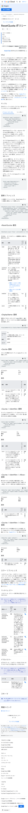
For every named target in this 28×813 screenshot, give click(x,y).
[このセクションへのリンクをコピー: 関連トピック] (12, 707)
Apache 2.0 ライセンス (15, 728)
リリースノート (4, 760)
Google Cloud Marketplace (7, 747)
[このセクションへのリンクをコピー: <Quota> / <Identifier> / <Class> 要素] (6, 525)
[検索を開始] (17, 2)
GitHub (2, 768)
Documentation (9, 14)
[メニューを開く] (2, 1)
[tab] (8, 112)
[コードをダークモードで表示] (23, 115)
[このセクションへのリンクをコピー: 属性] (5, 378)
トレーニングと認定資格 (6, 778)
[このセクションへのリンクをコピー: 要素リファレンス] (16, 196)
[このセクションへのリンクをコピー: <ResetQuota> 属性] (17, 225)
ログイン (24, 1)
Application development (19, 14)
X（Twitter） (4, 788)
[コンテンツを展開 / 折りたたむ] (11, 33)
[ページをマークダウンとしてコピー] (7, 29)
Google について (5, 798)
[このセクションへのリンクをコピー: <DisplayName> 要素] (18, 315)
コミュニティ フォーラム (6, 755)
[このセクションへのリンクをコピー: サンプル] (8, 104)
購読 (21, 806)
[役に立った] (16, 19)
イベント (3, 786)
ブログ (2, 784)
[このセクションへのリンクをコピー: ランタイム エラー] (14, 590)
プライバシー (13, 798)
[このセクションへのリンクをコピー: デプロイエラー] (12, 660)
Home (2, 14)
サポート (3, 758)
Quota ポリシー (13, 532)
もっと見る (19, 112)
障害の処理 (21, 584)
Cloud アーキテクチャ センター (8, 775)
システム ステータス (5, 762)
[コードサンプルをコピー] (25, 115)
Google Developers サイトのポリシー (18, 730)
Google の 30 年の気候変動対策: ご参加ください (12, 803)
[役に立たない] (18, 19)
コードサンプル (4, 773)
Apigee (6, 6)
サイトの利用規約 (21, 798)
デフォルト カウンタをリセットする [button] (9, 112)
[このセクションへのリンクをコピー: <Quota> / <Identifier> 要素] (23, 409)
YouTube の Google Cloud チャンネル (9, 791)
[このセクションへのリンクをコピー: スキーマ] (9, 694)
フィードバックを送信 (8, 22)
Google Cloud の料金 (5, 745)
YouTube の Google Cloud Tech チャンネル (10, 793)
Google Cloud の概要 (5, 771)
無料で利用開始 (6, 9)
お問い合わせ (4, 749)
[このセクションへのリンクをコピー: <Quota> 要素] (13, 349)
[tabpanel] (14, 152)
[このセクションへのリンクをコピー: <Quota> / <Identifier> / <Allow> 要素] (6, 477)
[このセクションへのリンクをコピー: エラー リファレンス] (18, 571)
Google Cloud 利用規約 (7, 801)
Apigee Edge (7, 50)
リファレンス (10, 16)
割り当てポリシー (5, 711)
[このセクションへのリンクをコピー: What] (6, 55)
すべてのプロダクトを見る (7, 742)
